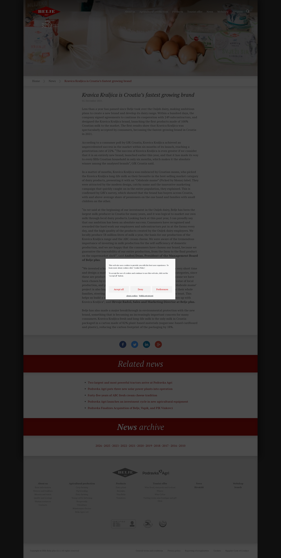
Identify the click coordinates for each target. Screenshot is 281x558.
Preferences (162, 289)
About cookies (132, 296)
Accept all (119, 289)
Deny (140, 289)
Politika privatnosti (146, 296)
